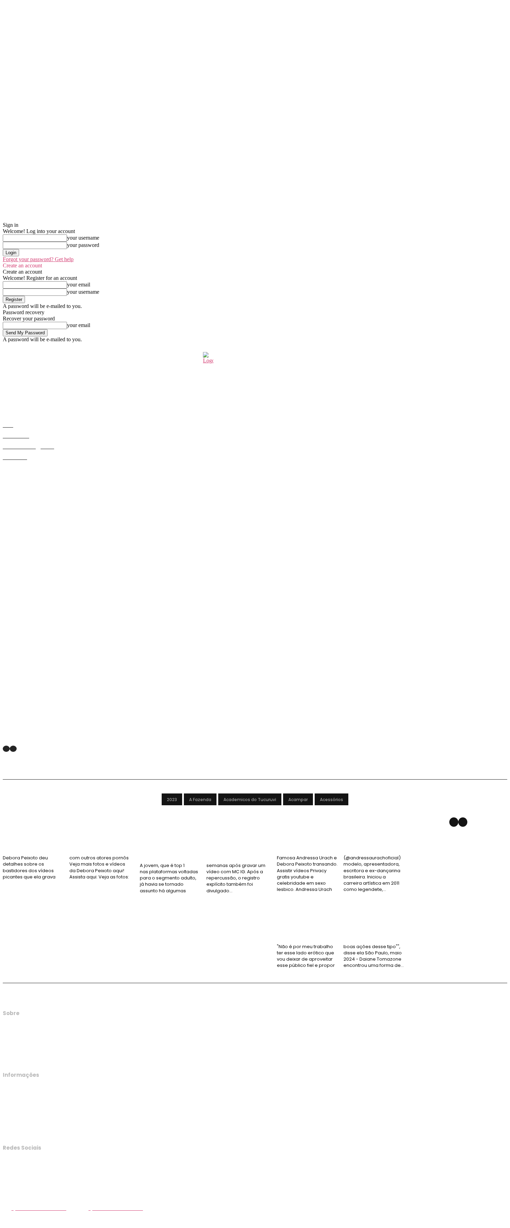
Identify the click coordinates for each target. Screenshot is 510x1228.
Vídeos (14, 824)
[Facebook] (8, 1164)
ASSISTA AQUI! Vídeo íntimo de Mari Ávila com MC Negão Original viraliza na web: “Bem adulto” (200, 846)
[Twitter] (8, 1193)
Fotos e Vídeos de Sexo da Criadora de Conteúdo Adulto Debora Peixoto (66, 842)
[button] (499, 358)
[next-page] (462, 822)
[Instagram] (8, 1178)
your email (78, 284)
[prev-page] (6, 749)
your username (83, 238)
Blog (149, 824)
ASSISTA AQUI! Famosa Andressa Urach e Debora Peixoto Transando (334, 842)
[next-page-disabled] (13, 749)
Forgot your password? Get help (38, 259)
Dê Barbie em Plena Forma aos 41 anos (63, 727)
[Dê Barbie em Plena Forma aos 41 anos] (88, 590)
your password (83, 245)
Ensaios (13, 735)
